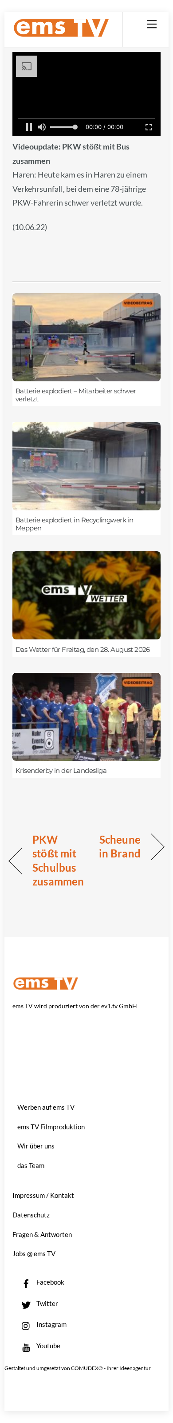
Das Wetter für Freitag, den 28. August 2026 (83, 650)
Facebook (49, 1282)
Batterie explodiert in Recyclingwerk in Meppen (74, 524)
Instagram (51, 1324)
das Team (30, 1165)
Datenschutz (31, 1215)
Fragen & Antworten (42, 1234)
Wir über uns (36, 1146)
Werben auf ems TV (46, 1107)
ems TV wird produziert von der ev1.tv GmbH (74, 1006)
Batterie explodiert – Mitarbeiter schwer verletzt (76, 395)
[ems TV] (61, 33)
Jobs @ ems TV (33, 1253)
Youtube (47, 1346)
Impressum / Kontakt (43, 1195)
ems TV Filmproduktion (51, 1127)
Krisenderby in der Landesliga (61, 771)
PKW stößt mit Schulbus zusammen (58, 860)
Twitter (46, 1303)
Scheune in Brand (116, 846)
